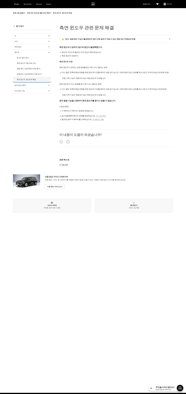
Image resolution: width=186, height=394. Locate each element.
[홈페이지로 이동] (93, 4)
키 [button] (15, 36)
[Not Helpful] (68, 142)
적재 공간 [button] (18, 47)
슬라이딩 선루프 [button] (20, 85)
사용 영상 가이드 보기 (54, 187)
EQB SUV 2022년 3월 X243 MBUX (39, 13)
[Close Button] (169, 388)
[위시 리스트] (157, 4)
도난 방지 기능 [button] (20, 91)
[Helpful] (61, 142)
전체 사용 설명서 (19, 13)
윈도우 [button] (17, 52)
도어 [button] (16, 41)
